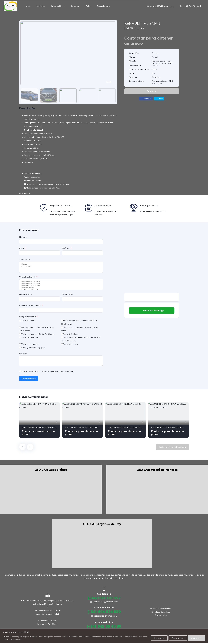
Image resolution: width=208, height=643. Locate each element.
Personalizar (159, 638)
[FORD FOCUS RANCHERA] (61, 286)
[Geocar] (10, 6)
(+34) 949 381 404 (192, 6)
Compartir (146, 98)
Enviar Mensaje (29, 378)
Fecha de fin (67, 294)
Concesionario (103, 6)
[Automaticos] (61, 266)
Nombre (23, 237)
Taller (88, 6)
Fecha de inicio (25, 294)
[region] (104, 636)
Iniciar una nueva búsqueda (172, 447)
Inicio (28, 6)
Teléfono (66, 248)
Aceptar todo (196, 638)
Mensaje (23, 353)
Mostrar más (24, 193)
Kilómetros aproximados (30, 305)
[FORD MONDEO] (61, 288)
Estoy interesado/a (27, 316)
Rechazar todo (177, 638)
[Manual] (61, 264)
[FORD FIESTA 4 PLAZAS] (61, 284)
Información (56, 6)
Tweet (160, 98)
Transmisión (24, 259)
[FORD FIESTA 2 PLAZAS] (61, 282)
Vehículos (41, 6)
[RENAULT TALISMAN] (61, 290)
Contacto (75, 6)
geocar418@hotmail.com (162, 6)
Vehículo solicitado (27, 277)
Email (21, 248)
